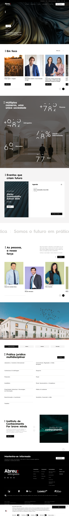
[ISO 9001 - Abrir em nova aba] (5, 496)
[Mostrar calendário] (61, 184)
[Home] (11, 473)
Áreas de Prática (36, 471)
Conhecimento (44, 4)
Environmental (51, 475)
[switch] (27, 515)
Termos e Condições (7, 501)
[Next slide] (10, 38)
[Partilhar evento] (27, 183)
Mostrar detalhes (51, 515)
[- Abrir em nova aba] (8, 491)
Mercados (35, 478)
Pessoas (39, 4)
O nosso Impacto (52, 485)
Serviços (34, 476)
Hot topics (27, 4)
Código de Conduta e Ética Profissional (49, 501)
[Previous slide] (7, 38)
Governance (51, 479)
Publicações (43, 476)
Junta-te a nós (61, 471)
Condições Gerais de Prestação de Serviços (30, 501)
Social (50, 477)
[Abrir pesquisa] (64, 1)
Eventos (42, 478)
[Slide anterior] (60, 89)
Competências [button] (32, 4)
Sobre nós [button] (51, 4)
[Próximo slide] (63, 89)
